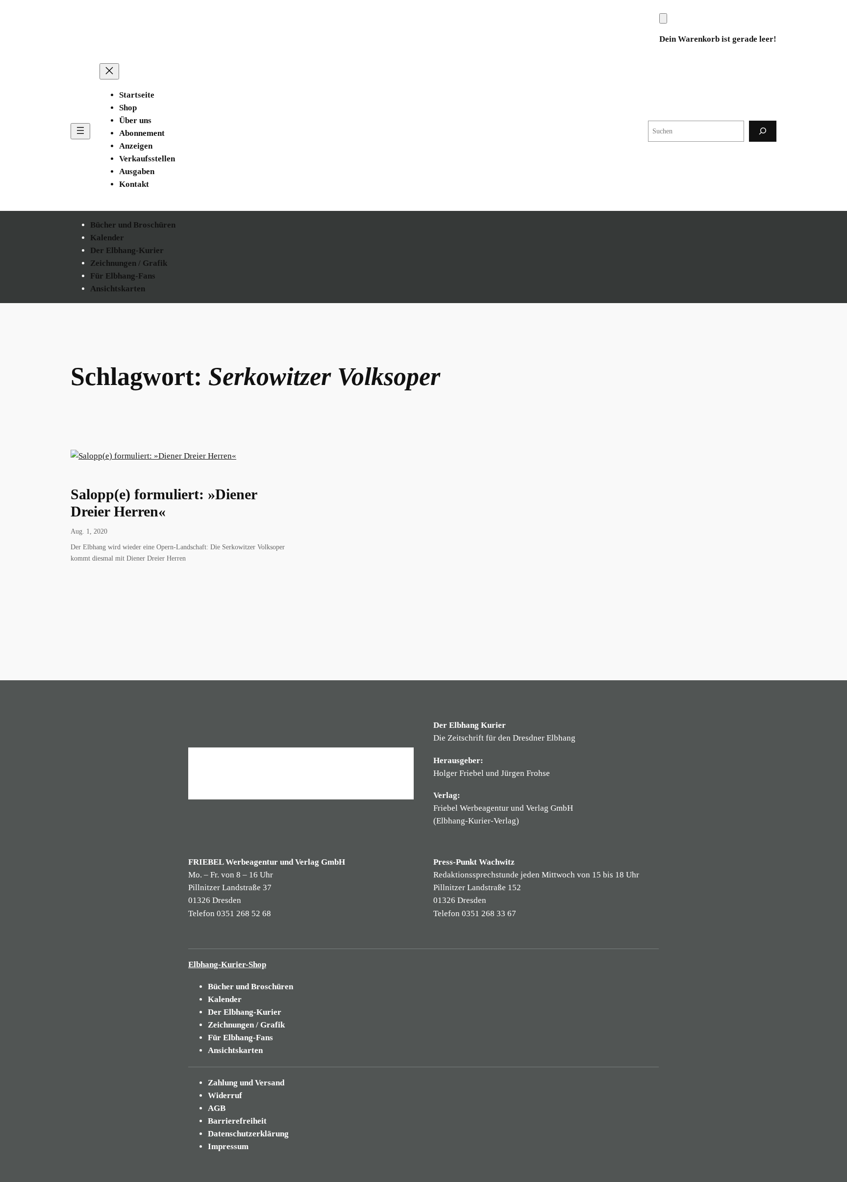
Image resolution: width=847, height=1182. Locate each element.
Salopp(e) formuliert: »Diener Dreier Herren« (164, 503)
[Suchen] (762, 131)
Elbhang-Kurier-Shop (227, 964)
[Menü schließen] (109, 71)
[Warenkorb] (663, 18)
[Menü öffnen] (80, 131)
